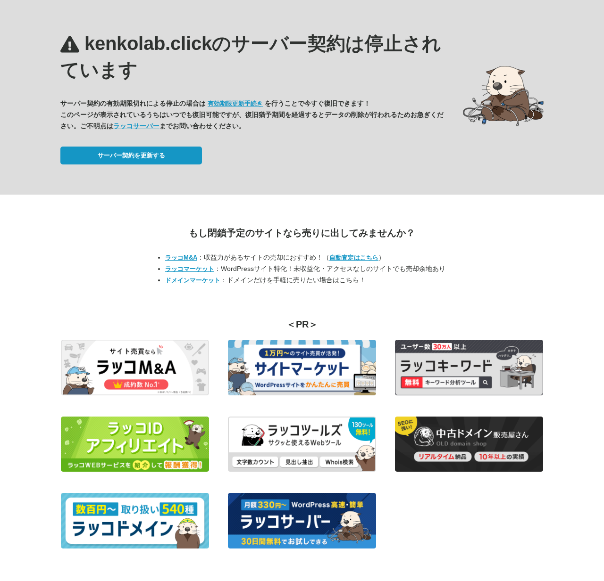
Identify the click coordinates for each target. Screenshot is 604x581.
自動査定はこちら (353, 257)
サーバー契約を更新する (131, 155)
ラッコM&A (181, 257)
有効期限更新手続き (235, 103)
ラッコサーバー (136, 126)
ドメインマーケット (192, 280)
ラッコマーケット (189, 268)
